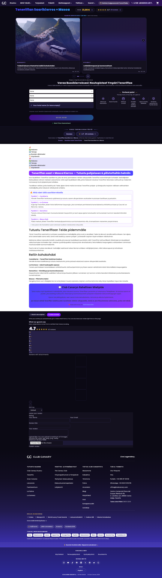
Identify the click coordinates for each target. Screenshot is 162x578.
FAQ (111, 475)
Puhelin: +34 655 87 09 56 (119, 479)
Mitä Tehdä (25, 3)
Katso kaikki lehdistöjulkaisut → (37, 521)
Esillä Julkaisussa (34, 514)
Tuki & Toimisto (116, 467)
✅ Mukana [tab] (33, 150)
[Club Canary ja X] (85, 562)
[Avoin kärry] (157, 3)
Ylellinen (79, 3)
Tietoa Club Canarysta (92, 467)
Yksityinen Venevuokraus (64, 479)
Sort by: (32, 407)
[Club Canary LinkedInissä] (81, 562)
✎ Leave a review (53, 314)
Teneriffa (30, 475)
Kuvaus (69, 134)
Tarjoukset (39, 3)
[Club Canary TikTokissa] (72, 562)
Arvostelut (86, 487)
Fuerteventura (32, 487)
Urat (84, 500)
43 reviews (114, 10)
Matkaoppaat (64, 3)
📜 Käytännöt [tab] (34, 156)
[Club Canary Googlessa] (98, 562)
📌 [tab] (30, 147)
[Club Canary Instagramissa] (64, 562)
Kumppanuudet (88, 504)
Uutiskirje (85, 508)
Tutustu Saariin (34, 467)
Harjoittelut (86, 495)
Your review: (33, 429)
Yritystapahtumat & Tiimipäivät (66, 475)
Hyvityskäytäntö (89, 554)
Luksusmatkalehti (76, 517)
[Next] (88, 76)
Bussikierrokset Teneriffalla (73, 140)
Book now (61, 117)
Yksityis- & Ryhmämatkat (66, 467)
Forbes (31, 517)
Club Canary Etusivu (34, 471)
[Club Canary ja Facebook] (76, 562)
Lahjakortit (59, 487)
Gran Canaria (32, 479)
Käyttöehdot (59, 554)
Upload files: (48, 438)
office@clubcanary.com (119, 487)
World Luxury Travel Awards (57, 517)
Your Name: (33, 418)
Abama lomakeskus (104, 517)
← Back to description (37, 314)
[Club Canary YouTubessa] (68, 562)
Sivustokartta (102, 554)
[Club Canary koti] (4, 3)
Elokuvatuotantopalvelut (64, 483)
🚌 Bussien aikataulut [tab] (37, 154)
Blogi (84, 491)
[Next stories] (143, 40)
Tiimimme (86, 479)
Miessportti (41, 517)
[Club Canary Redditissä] (94, 562)
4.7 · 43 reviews (86, 134)
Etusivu (13, 3)
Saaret (91, 3)
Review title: (33, 423)
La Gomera (31, 495)
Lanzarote (30, 483)
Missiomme (86, 471)
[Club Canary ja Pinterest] (89, 562)
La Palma (30, 491)
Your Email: (74, 418)
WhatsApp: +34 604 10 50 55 (120, 483)
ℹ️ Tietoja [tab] (33, 152)
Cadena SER (90, 517)
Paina (84, 483)
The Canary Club (61, 471)
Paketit (51, 3)
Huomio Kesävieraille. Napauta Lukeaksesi (81, 545)
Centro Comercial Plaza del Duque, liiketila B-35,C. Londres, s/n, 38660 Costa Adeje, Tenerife (120, 494)
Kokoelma (86, 475)
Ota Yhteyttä (115, 471)
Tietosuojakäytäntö (73, 554)
